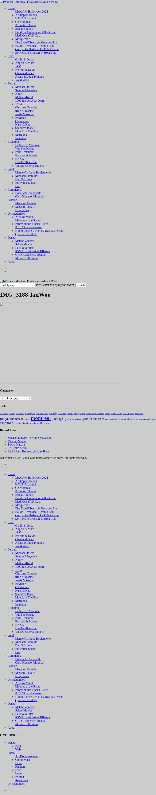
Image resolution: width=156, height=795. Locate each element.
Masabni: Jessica (25, 672)
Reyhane (20, 583)
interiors (117, 413)
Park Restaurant (24, 618)
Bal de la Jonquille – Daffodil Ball (35, 498)
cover (70, 413)
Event (11, 474)
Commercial (15, 655)
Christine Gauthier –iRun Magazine (27, 575)
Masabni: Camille (25, 669)
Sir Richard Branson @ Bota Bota (28, 451)
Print (18, 746)
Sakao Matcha (16, 444)
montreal (41, 418)
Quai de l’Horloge (26, 700)
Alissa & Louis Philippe (29, 542)
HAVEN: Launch (26, 484)
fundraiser (90, 413)
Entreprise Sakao (25, 648)
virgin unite (31, 423)
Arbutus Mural (24, 683)
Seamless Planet (24, 594)
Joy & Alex (22, 546)
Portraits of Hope (25, 491)
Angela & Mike (24, 529)
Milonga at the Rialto (28, 686)
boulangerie (30, 413)
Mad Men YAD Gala (28, 501)
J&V (18, 532)
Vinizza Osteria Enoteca (29, 631)
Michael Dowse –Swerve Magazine (26, 554)
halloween (99, 413)
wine (47, 423)
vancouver (6, 422)
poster (87, 419)
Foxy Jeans (22, 676)
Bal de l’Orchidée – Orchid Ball (34, 511)
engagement (79, 413)
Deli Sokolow (23, 645)
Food (11, 635)
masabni (19, 418)
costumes (62, 413)
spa (144, 419)
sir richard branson (127, 419)
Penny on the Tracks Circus (31, 690)
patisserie (79, 419)
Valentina (20, 604)
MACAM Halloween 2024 (31, 477)
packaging (59, 419)
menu (27, 419)
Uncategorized (16, 679)
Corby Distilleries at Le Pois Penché (37, 515)
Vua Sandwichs (24, 614)
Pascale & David (25, 535)
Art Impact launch (26, 481)
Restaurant (14, 607)
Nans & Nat (22, 590)
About (11, 727)
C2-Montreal (23, 487)
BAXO (19, 624)
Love (11, 522)
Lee (17, 652)
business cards (42, 413)
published (98, 418)
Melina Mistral (24, 563)
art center (4, 413)
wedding (41, 423)
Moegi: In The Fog (26, 597)
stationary (150, 419)
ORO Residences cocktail (30, 720)
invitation (128, 413)
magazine (7, 419)
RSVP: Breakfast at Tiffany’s (32, 717)
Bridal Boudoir (24, 494)
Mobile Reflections (26, 724)
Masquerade (22, 505)
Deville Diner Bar (26, 628)
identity (108, 413)
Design (12, 703)
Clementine (22, 587)
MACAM (139, 413)
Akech (19, 559)
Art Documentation (26, 756)
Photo (11, 752)
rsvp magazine (111, 419)
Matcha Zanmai (17, 441)
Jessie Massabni (24, 580)
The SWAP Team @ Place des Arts (36, 508)
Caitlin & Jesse (24, 525)
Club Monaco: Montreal (29, 662)
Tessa (18, 570)
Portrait (12, 549)
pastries (70, 419)
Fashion (12, 666)
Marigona (21, 600)
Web (18, 749)
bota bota (20, 413)
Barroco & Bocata (26, 621)
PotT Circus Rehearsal (28, 693)
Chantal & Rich (24, 539)
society (139, 419)
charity (53, 413)
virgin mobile (19, 423)
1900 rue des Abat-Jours (29, 566)
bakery (12, 413)
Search (81, 285)
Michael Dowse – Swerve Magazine (29, 437)
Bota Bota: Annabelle (28, 659)
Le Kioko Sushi (17, 448)
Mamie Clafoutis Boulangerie (33, 638)
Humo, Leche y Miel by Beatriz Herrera (39, 696)
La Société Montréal (27, 611)
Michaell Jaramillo (26, 642)
